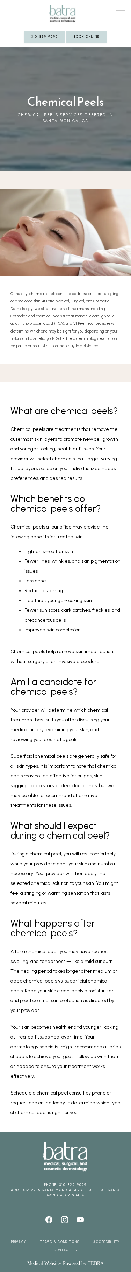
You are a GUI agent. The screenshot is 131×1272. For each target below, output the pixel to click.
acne (40, 581)
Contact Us (65, 1250)
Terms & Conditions (59, 1242)
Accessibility (106, 1242)
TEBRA (96, 1263)
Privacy (18, 1242)
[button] (121, 11)
